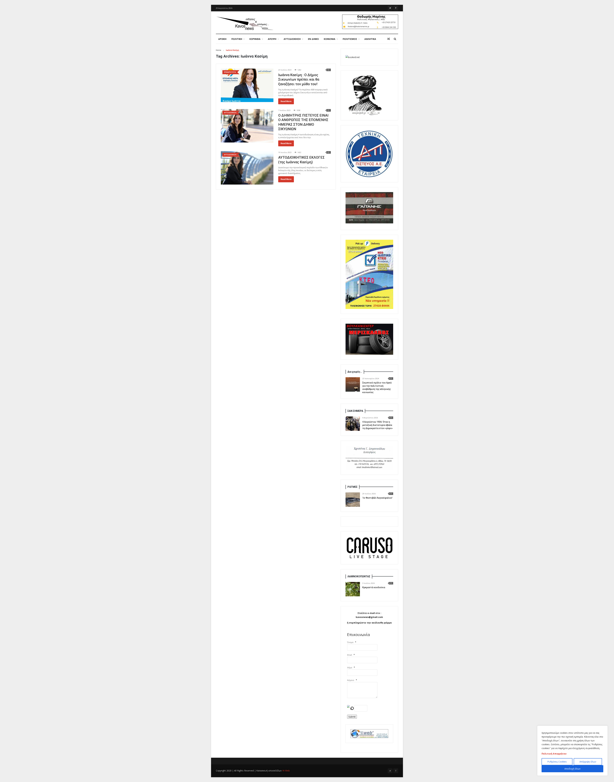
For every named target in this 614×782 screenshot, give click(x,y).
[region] (572, 751)
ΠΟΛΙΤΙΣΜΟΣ (350, 38)
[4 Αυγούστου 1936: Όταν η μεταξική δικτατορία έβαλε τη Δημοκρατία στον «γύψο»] (353, 423)
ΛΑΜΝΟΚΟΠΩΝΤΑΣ (358, 576)
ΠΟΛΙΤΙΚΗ (236, 38)
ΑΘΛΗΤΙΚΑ (370, 38)
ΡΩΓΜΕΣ (352, 486)
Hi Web (286, 770)
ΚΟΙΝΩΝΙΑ (329, 38)
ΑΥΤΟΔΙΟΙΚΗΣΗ (292, 38)
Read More (286, 101)
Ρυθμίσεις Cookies (557, 761)
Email (349, 655)
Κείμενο (350, 680)
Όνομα (350, 642)
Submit (352, 716)
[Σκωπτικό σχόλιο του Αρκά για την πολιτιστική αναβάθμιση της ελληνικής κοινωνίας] (353, 384)
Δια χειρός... (354, 371)
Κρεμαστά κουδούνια (373, 587)
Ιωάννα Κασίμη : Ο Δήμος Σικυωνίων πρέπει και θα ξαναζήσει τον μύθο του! (298, 79)
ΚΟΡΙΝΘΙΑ (254, 38)
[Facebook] (395, 8)
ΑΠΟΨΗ (272, 38)
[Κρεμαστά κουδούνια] (353, 589)
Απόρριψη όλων (587, 761)
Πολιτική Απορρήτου (554, 753)
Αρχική (222, 38)
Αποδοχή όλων (572, 768)
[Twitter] (390, 8)
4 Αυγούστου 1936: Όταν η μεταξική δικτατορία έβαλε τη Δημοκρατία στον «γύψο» (377, 425)
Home (218, 50)
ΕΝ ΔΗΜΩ (313, 38)
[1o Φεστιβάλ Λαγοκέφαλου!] (353, 499)
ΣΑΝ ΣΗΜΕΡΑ (355, 410)
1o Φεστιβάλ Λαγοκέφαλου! (377, 498)
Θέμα (349, 667)
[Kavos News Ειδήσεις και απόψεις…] (244, 23)
